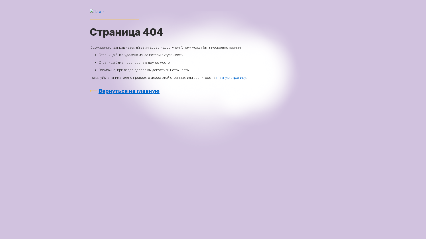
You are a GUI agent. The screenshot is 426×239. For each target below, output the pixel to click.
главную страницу (231, 77)
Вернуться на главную (129, 91)
